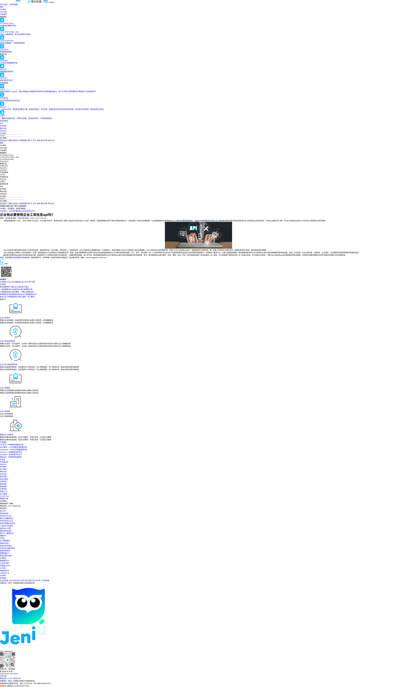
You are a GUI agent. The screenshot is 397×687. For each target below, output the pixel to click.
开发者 (2, 459)
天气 (34, 140)
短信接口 (3, 578)
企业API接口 (4, 563)
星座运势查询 (5, 551)
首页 (1, 7)
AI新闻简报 (23, 140)
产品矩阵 (3, 14)
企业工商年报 (5, 411)
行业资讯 (3, 211)
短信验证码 (4, 513)
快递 (38, 140)
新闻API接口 (4, 543)
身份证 (15, 140)
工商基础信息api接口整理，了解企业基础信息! (17, 292)
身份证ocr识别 (5, 528)
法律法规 (3, 481)
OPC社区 (3, 12)
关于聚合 (3, 126)
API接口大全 (4, 573)
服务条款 (3, 484)
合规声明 (3, 489)
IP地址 (2, 538)
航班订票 (44, 140)
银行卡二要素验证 (6, 533)
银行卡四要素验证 (6, 518)
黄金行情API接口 (6, 556)
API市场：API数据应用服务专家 (11, 445)
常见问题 (3, 476)
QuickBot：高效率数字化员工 (11, 455)
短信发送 (3, 140)
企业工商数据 (5, 388)
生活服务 (3, 282)
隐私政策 (3, 486)
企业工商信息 (5, 318)
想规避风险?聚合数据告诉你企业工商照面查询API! (18, 294)
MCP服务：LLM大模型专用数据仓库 (13, 447)
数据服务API (4, 561)
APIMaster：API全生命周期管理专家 (13, 450)
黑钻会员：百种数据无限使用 (11, 457)
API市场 (3, 9)
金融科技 (17, 282)
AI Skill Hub (4, 496)
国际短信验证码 (6, 531)
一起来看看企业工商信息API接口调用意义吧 (16, 289)
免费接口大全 (5, 566)
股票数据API (4, 553)
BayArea (3, 464)
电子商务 (32, 282)
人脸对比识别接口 (6, 526)
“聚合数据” (17, 257)
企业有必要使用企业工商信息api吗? (22, 211)
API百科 (3, 133)
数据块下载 (4, 498)
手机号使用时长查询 (7, 523)
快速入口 (3, 491)
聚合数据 (8, 218)
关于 (1, 123)
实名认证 (51, 140)
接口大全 (24, 282)
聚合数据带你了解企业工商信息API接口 (14, 287)
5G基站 (10, 140)
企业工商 (10, 282)
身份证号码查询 (6, 546)
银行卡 (29, 140)
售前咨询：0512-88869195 (10, 678)
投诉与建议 (4, 479)
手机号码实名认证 (6, 521)
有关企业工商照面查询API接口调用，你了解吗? (17, 297)
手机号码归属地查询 (7, 548)
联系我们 (3, 508)
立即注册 (3, 676)
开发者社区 (4, 462)
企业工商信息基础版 (7, 341)
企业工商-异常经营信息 (8, 364)
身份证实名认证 (6, 516)
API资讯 (3, 575)
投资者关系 (4, 121)
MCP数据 (3, 494)
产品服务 (3, 442)
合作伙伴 (3, 131)
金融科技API (4, 570)
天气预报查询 (5, 541)
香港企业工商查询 (6, 435)
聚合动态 (3, 128)
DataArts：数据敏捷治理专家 (11, 452)
